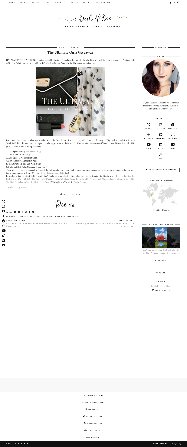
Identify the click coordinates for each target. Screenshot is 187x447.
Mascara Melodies (117, 179)
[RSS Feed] (175, 2)
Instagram (94, 403)
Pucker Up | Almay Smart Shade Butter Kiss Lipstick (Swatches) (36, 223)
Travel (87, 3)
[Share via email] (15, 212)
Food (47, 3)
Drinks (59, 3)
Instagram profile (54, 172)
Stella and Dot (57, 216)
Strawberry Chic (22, 182)
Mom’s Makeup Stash (65, 179)
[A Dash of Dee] (93, 19)
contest (13, 216)
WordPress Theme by (167, 444)
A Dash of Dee (20, 444)
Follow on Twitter (162, 290)
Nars (45, 216)
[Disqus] (70, 265)
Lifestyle (73, 3)
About (23, 3)
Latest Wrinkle (82, 179)
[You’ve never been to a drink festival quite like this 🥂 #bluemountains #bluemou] (161, 237)
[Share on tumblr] (29, 212)
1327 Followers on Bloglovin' (161, 170)
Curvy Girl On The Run (29, 179)
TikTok (94, 410)
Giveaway (24, 216)
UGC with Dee (103, 3)
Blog (80, 47)
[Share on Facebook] (19, 212)
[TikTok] (171, 2)
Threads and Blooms (99, 179)
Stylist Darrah (80, 182)
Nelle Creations (47, 179)
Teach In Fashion (123, 176)
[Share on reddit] (33, 212)
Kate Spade (36, 216)
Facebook (94, 416)
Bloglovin (94, 437)
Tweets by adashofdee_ (161, 285)
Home (12, 3)
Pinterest (94, 423)
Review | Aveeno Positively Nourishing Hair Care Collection (105, 223)
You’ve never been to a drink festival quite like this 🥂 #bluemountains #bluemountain (161, 251)
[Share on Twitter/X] (23, 212)
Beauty (36, 3)
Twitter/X (94, 396)
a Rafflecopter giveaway (16, 187)
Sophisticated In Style (40, 182)
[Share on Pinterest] (26, 212)
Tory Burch (72, 216)
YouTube (95, 430)
